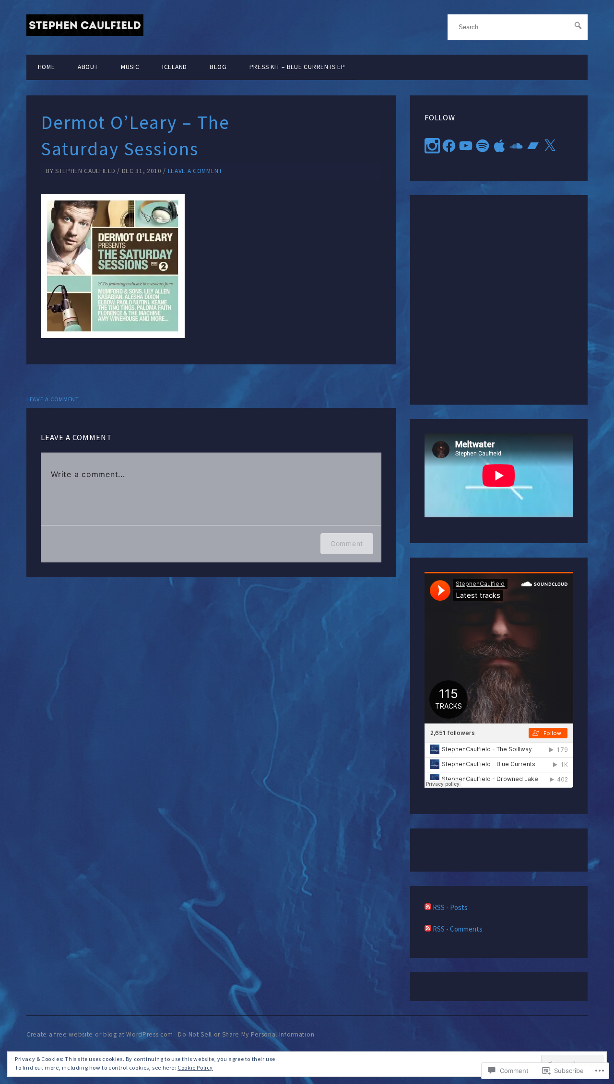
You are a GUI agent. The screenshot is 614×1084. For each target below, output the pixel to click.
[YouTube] (465, 145)
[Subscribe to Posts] (428, 907)
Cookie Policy (195, 1067)
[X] (549, 145)
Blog (218, 67)
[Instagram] (432, 145)
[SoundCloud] (516, 145)
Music (130, 67)
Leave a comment (195, 171)
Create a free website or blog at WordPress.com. (100, 1034)
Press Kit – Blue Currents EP (297, 67)
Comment (347, 543)
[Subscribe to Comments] (428, 928)
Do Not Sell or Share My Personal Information (246, 1034)
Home (46, 67)
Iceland (174, 67)
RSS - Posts (450, 907)
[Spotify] (482, 145)
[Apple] (499, 145)
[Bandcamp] (533, 145)
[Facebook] (449, 145)
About (88, 67)
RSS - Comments (458, 928)
